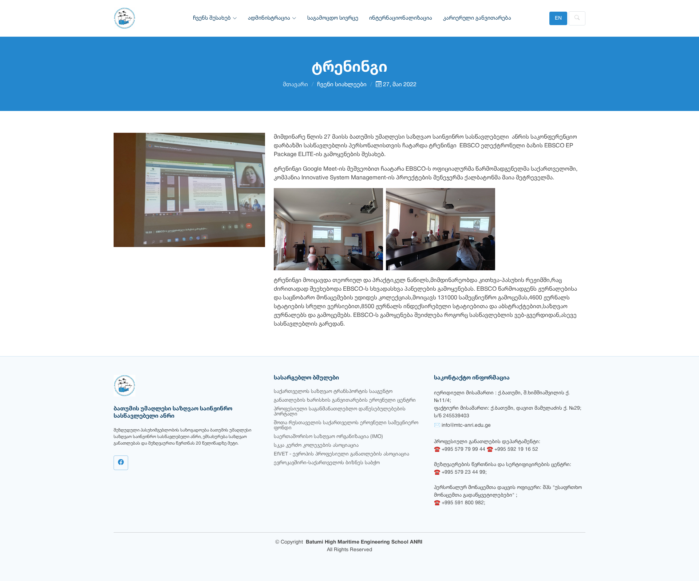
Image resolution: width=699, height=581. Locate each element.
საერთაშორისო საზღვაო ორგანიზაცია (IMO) (328, 436)
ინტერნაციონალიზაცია (400, 18)
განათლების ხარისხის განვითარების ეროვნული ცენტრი (345, 400)
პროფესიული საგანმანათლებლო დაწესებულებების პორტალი (340, 412)
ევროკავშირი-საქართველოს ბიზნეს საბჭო (327, 463)
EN (558, 18)
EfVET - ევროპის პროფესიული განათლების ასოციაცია (341, 454)
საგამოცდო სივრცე (332, 18)
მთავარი (295, 84)
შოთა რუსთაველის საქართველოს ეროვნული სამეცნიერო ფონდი (346, 425)
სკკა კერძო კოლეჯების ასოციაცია (316, 445)
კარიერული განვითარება (477, 18)
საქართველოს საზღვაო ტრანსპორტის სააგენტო (333, 391)
